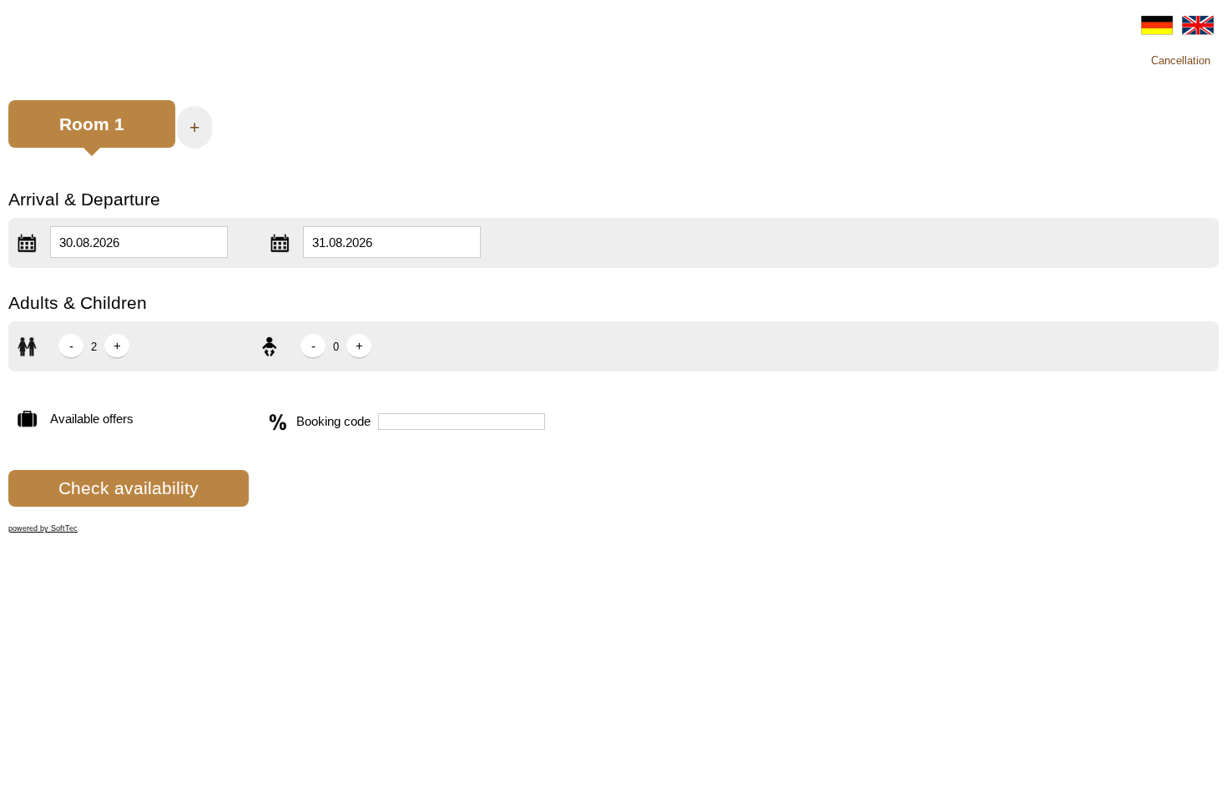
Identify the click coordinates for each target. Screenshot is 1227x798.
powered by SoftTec (43, 528)
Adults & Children (77, 302)
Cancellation (1180, 60)
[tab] (91, 132)
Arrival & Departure (84, 199)
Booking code (333, 421)
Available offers (92, 419)
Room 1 (91, 124)
